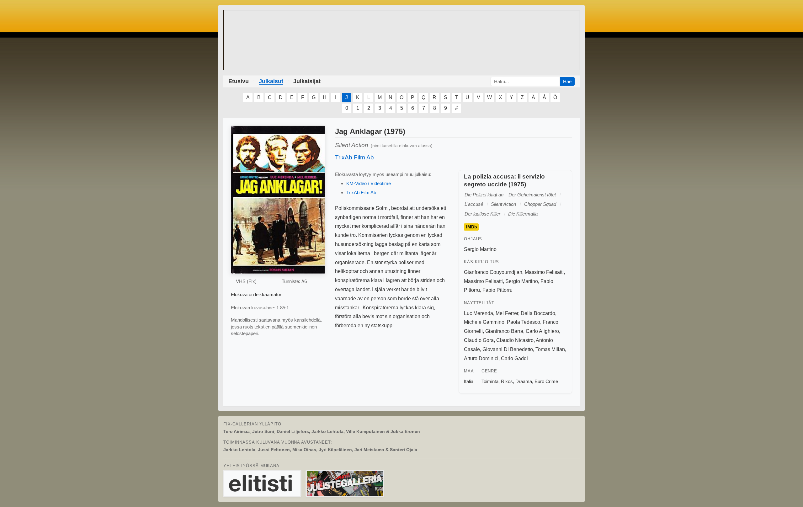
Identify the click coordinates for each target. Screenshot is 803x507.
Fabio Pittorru (497, 290)
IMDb (471, 226)
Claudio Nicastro (515, 340)
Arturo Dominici (481, 358)
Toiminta (489, 381)
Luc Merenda (478, 313)
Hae (567, 81)
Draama (523, 381)
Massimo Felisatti (544, 272)
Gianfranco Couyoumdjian (493, 272)
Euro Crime (546, 381)
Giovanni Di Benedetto (507, 349)
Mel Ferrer (507, 313)
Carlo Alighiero (542, 331)
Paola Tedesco (523, 322)
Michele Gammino (484, 322)
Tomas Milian (550, 349)
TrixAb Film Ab (354, 157)
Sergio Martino (480, 249)
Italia (468, 381)
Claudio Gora (479, 340)
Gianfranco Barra (504, 331)
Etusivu (238, 81)
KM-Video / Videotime (368, 183)
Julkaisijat (307, 81)
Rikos (507, 381)
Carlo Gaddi (514, 358)
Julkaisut (271, 81)
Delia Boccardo (538, 313)
